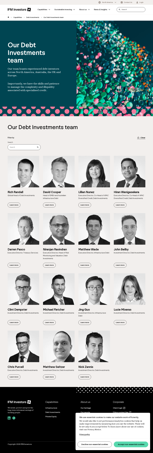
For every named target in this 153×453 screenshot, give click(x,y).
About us (83, 9)
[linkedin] (9, 418)
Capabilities (42, 9)
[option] (107, 2)
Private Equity (51, 416)
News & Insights (100, 9)
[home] (8, 17)
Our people (85, 412)
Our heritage (86, 408)
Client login (117, 408)
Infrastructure (51, 408)
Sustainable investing (63, 9)
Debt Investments (32, 17)
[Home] (19, 9)
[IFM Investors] (21, 402)
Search (10, 142)
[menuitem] (44, 9)
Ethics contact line (120, 412)
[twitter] (13, 418)
